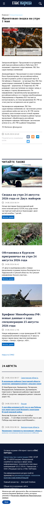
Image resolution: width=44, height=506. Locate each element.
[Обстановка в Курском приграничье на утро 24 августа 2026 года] (22, 235)
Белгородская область (30, 427)
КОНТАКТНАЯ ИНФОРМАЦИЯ (16, 477)
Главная (5, 15)
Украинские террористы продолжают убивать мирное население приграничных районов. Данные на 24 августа (22, 433)
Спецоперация (16, 15)
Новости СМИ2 (8, 355)
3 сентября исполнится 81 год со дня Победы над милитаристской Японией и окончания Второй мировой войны (21, 409)
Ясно (6, 502)
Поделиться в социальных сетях (12, 139)
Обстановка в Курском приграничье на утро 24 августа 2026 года (19, 256)
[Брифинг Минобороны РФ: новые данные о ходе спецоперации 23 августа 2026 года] (22, 296)
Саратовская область (29, 378)
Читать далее (8, 217)
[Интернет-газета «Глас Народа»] (22, 4)
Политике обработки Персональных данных (21, 496)
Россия (24, 403)
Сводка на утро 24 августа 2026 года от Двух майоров (21, 196)
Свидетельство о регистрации (16, 457)
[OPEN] (4, 3)
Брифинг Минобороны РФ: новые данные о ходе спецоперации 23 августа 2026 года (21, 319)
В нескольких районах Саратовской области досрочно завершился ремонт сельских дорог (21, 382)
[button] (28, 136)
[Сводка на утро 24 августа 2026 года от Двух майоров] (22, 177)
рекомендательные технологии (27, 475)
